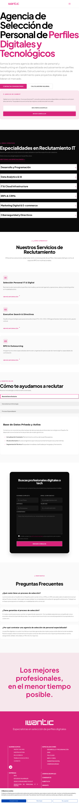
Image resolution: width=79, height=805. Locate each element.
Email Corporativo (47, 495)
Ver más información (11, 296)
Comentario (21, 511)
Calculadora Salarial (40, 86)
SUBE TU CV (46, 781)
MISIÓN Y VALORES (19, 749)
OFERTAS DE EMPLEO (49, 774)
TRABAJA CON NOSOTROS (21, 758)
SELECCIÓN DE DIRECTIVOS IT (23, 781)
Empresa (20, 503)
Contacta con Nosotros (13, 86)
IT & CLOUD (50, 755)
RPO (15, 775)
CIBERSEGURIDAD (53, 764)
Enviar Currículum (39, 113)
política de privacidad (37, 536)
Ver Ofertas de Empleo (39, 108)
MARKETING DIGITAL (53, 761)
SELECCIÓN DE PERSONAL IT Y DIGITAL (26, 785)
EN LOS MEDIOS (18, 755)
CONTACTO (17, 761)
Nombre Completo (23, 495)
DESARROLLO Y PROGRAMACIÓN (57, 749)
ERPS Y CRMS (51, 758)
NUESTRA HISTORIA (19, 752)
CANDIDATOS (46, 777)
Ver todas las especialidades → (12, 159)
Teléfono (44, 503)
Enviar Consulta (39, 544)
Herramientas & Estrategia (10, 404)
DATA (48, 752)
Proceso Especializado (9, 411)
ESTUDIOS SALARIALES (21, 778)
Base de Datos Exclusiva (9, 396)
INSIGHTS (45, 785)
